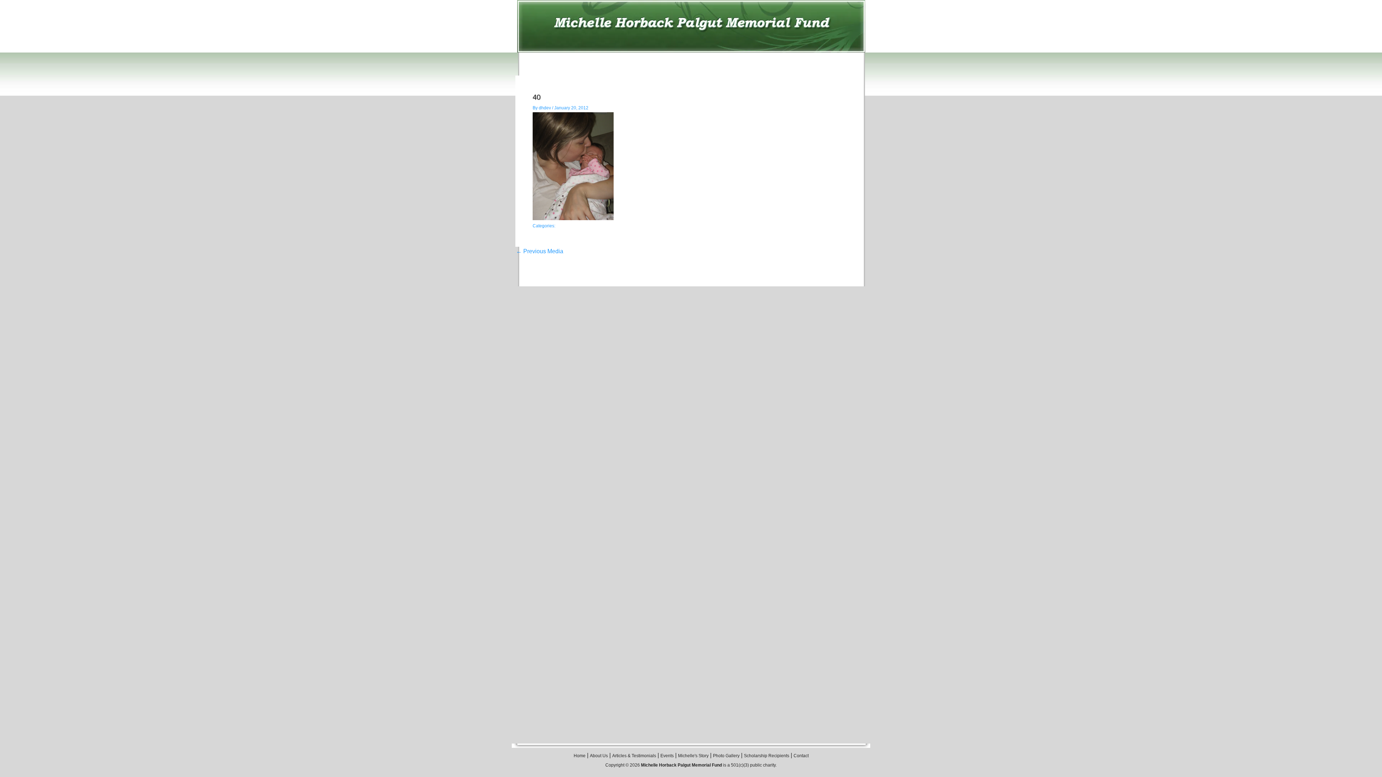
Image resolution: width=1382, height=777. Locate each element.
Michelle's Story (693, 755)
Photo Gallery (726, 755)
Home (580, 755)
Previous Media (539, 251)
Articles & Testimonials (634, 755)
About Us (599, 755)
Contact (801, 755)
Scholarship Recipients (766, 755)
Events (667, 755)
